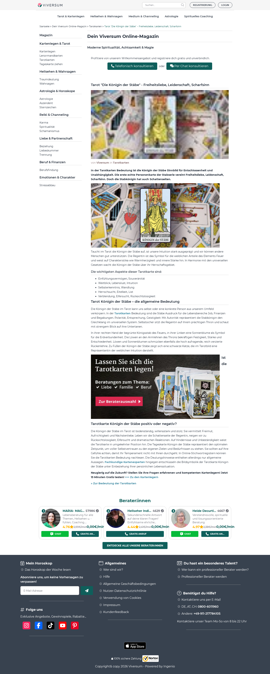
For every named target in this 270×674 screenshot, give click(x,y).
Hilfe (106, 576)
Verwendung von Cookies (122, 598)
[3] (180, 527)
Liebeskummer (49, 150)
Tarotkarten (95, 26)
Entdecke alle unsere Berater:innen (135, 545)
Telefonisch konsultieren (134, 66)
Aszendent (46, 103)
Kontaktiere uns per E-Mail (201, 599)
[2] (115, 527)
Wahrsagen (46, 83)
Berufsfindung (48, 170)
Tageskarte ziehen (51, 64)
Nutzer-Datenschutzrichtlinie (124, 591)
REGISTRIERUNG (202, 5)
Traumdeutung (49, 79)
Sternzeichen (47, 107)
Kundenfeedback (116, 612)
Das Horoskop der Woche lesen (48, 569)
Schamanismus (49, 131)
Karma (43, 122)
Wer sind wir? (113, 569)
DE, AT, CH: (200, 606)
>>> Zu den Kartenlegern (141, 477)
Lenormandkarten (51, 55)
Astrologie (46, 99)
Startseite (44, 26)
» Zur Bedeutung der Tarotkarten (113, 483)
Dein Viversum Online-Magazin (69, 26)
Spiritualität (47, 126)
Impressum (111, 605)
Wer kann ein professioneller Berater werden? (215, 569)
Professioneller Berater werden (204, 576)
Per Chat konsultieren (191, 66)
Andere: (200, 613)
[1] (50, 527)
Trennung (45, 154)
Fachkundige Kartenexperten (125, 462)
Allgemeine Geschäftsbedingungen (129, 584)
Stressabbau (47, 185)
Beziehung (46, 146)
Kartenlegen (47, 51)
